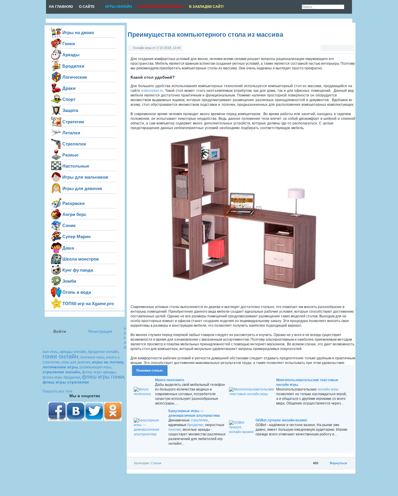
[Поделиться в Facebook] (362, 36)
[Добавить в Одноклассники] (362, 70)
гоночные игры (92, 357)
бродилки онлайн (103, 351)
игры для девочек (75, 362)
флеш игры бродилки (61, 377)
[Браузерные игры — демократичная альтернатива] (150, 434)
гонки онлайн (60, 356)
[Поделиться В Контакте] (362, 25)
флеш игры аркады (99, 372)
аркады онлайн (73, 351)
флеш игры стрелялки (66, 382)
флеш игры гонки (103, 377)
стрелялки (199, 420)
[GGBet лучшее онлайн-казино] (241, 432)
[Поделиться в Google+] (362, 59)
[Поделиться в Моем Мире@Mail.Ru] (362, 93)
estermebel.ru (152, 91)
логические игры (60, 367)
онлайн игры (328, 389)
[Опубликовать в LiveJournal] (362, 82)
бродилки (195, 425)
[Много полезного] (144, 394)
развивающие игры (95, 367)
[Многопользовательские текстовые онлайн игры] (252, 394)
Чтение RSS (294, 7)
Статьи (156, 463)
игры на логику (108, 362)
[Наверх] (362, 104)
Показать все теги (57, 391)
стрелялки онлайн (61, 372)
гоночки (174, 430)
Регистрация (100, 331)
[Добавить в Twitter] (362, 47)
